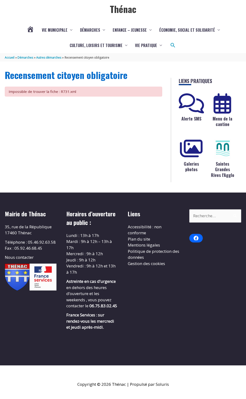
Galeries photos (191, 166)
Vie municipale (55, 30)
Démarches (90, 30)
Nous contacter (19, 257)
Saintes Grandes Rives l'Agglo (222, 169)
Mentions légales (144, 245)
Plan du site (139, 239)
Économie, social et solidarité (187, 30)
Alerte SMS (191, 118)
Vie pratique (146, 45)
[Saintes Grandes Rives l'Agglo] (222, 149)
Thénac (123, 9)
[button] (173, 45)
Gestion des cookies (146, 263)
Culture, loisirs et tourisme (96, 45)
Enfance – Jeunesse (130, 30)
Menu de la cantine (222, 121)
